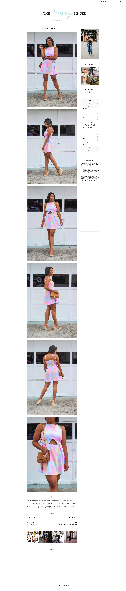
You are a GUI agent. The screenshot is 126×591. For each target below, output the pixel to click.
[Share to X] (71, 517)
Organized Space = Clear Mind (89, 131)
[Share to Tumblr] (74, 517)
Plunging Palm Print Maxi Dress (89, 124)
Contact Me (61, 1)
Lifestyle (34, 1)
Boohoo (29, 517)
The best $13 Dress (87, 121)
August (85, 117)
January (85, 144)
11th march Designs (20, 589)
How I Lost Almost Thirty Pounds (90, 122)
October (85, 112)
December (85, 108)
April (84, 138)
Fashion (26, 1)
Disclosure (70, 1)
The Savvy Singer (6, 589)
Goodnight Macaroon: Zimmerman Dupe (90, 129)
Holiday (53, 1)
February (85, 142)
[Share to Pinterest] (72, 517)
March (84, 140)
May (84, 136)
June (84, 133)
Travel (41, 1)
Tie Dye (33, 517)
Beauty (19, 1)
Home (6, 1)
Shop (47, 1)
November (85, 110)
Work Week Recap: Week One (89, 125)
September (85, 115)
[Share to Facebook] (69, 517)
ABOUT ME (12, 1)
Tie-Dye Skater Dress (87, 127)
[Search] (120, 2)
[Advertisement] (90, 208)
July (84, 119)
